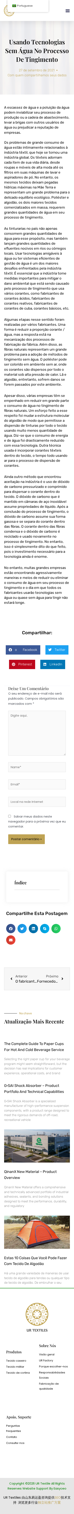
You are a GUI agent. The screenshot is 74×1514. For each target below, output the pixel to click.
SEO (57, 1497)
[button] (67, 10)
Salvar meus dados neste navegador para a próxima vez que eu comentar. (37, 821)
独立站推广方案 (49, 1502)
